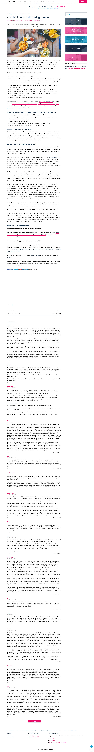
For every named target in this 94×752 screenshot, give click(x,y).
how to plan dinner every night (46, 103)
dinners (10, 305)
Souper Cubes (14, 119)
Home (9, 1)
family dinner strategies (46, 101)
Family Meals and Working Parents (16, 20)
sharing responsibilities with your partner (26, 249)
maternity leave (52, 157)
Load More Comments (34, 721)
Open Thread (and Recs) (14, 312)
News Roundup (56, 312)
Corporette (82, 1)
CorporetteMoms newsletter (76, 68)
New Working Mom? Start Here (47, 1)
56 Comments (26, 14)
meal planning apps (24, 106)
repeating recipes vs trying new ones (41, 106)
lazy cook (24, 176)
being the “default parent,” (45, 249)
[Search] (84, 14)
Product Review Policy (34, 736)
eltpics (9, 257)
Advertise (31, 735)
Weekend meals (35, 255)
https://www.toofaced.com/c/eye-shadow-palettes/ (18, 403)
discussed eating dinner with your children (24, 103)
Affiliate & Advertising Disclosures (57, 742)
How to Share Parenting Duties (34, 20)
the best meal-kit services (23, 108)
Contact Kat (11, 736)
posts (15, 305)
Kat (9, 14)
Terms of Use (52, 738)
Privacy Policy (52, 740)
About (9, 735)
